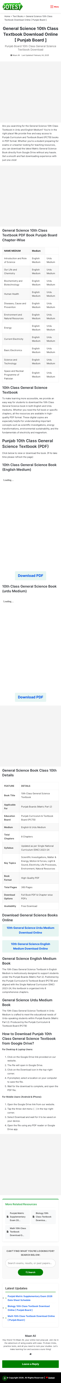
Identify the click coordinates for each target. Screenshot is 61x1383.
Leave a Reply (30, 1364)
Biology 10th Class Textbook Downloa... (43, 1216)
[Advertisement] (30, 92)
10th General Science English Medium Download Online (30, 946)
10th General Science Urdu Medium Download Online (30, 930)
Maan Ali (16, 55)
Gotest (51, 1377)
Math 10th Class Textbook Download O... (18, 1232)
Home (7, 16)
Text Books (18, 16)
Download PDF (30, 575)
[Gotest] (12, 6)
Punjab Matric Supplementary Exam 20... (17, 1216)
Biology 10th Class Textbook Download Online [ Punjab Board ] (29, 1308)
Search (31, 1272)
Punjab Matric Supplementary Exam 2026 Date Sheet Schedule (30, 1298)
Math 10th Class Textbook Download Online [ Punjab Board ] (31, 1318)
